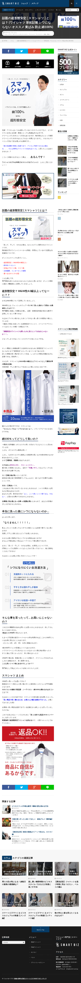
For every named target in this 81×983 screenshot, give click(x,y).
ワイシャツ (32, 34)
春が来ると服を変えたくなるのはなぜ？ (66, 914)
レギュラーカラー (40, 10)
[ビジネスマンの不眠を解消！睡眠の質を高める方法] (6, 809)
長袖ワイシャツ (36, 942)
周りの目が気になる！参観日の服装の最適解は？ (14, 882)
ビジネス (62, 110)
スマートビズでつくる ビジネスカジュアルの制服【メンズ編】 (14, 915)
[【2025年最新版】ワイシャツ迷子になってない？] (62, 161)
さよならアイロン (63, 380)
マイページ (27, 66)
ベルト (33, 957)
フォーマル (63, 115)
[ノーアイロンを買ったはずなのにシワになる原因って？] (62, 182)
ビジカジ (51, 10)
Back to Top (40, 930)
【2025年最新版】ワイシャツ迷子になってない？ (73, 159)
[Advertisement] (68, 314)
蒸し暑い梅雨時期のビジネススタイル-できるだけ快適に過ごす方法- (40, 884)
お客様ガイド (48, 66)
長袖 (48, 34)
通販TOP (7, 66)
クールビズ (19, 10)
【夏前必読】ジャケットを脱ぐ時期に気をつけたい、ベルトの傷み (66, 884)
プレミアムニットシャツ (65, 404)
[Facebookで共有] (8, 51)
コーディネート (64, 100)
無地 (45, 34)
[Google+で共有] (34, 51)
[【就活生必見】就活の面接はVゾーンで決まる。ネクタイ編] (6, 835)
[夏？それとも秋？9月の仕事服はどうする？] (62, 172)
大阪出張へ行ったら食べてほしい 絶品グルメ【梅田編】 (32, 819)
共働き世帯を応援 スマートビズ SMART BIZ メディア (30, 978)
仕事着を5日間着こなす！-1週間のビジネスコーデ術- (73, 138)
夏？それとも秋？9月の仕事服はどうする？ (73, 170)
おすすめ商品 (18, 66)
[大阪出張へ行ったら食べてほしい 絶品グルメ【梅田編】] (6, 822)
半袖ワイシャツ (36, 947)
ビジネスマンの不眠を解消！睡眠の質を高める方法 (30, 806)
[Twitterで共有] (21, 51)
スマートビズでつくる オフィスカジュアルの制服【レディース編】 (40, 915)
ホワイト (15, 34)
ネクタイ (33, 952)
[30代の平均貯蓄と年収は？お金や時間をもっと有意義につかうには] (62, 150)
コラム (15, 32)
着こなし (58, 10)
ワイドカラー (39, 34)
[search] (77, 9)
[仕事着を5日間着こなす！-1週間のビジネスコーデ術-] (62, 139)
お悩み (62, 84)
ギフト (62, 94)
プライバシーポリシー (38, 962)
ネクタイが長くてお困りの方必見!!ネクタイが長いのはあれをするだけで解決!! (68, 253)
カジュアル (63, 89)
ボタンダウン (29, 10)
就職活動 (62, 125)
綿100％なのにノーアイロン (66, 357)
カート (37, 66)
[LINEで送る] (47, 51)
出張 (61, 120)
